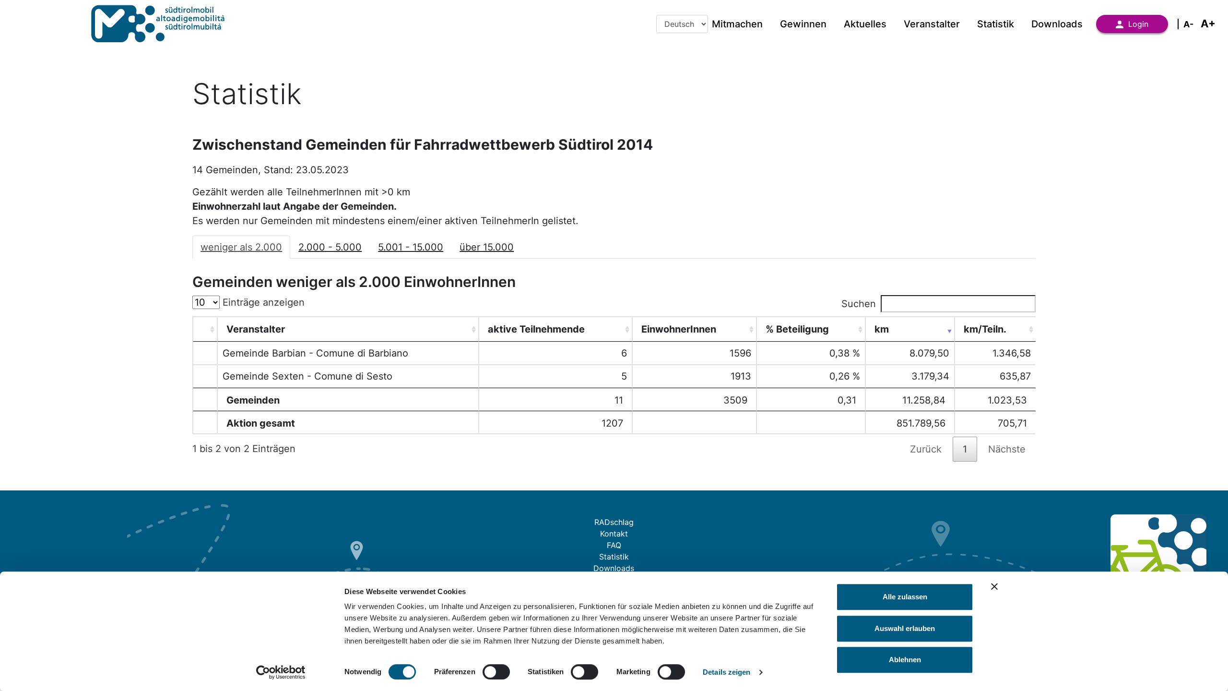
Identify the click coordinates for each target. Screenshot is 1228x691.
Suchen (858, 304)
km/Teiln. (985, 329)
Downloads (1057, 24)
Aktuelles (865, 24)
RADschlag (614, 522)
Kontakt (614, 533)
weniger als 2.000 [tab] (241, 247)
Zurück (926, 449)
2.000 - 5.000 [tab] (330, 247)
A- (1188, 24)
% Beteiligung (797, 329)
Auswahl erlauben (904, 628)
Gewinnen (803, 24)
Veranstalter (932, 24)
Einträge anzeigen (262, 302)
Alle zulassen (905, 597)
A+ (1208, 23)
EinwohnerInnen (678, 329)
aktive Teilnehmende (536, 329)
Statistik (995, 24)
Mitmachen (737, 24)
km (881, 329)
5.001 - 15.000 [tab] (410, 247)
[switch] (496, 671)
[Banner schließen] (994, 586)
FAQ (614, 545)
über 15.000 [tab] (487, 247)
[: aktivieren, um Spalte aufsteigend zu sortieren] (205, 329)
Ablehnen (905, 659)
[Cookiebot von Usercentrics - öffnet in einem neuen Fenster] (281, 672)
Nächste (1007, 449)
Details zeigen (726, 672)
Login (1138, 24)
